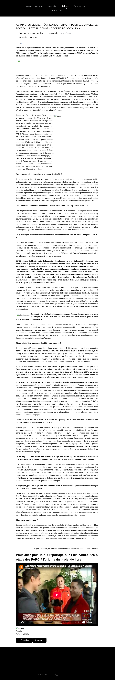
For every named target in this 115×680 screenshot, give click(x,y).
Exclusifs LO (65, 33)
